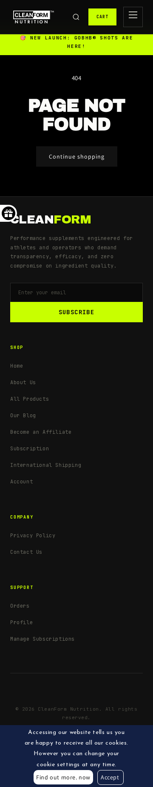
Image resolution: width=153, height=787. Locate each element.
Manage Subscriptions (42, 639)
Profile (21, 622)
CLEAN (50, 220)
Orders (20, 606)
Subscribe (77, 312)
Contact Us (26, 552)
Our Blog (23, 415)
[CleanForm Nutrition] (33, 17)
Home (16, 366)
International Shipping (45, 465)
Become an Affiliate (40, 432)
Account (21, 481)
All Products (29, 399)
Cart (102, 17)
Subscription (29, 448)
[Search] (76, 16)
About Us (23, 382)
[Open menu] (133, 17)
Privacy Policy (32, 535)
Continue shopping (77, 156)
